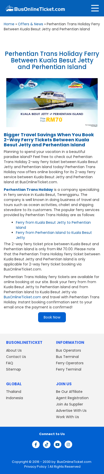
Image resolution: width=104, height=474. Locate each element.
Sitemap (13, 369)
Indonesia (14, 397)
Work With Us (67, 416)
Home (9, 24)
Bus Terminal (67, 356)
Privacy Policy (34, 466)
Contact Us (16, 356)
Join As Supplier (69, 404)
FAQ (9, 363)
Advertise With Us (71, 410)
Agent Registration (72, 397)
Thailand (13, 391)
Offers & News (30, 24)
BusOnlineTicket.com (22, 297)
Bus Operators (68, 350)
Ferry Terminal (68, 369)
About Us (14, 350)
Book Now (52, 317)
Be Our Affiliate (69, 391)
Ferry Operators (70, 363)
